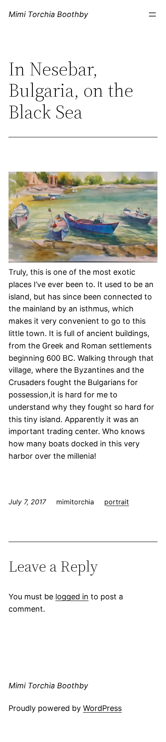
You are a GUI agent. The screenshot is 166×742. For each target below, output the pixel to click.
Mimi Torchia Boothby (48, 14)
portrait (116, 502)
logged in (72, 596)
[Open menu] (152, 14)
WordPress (102, 708)
